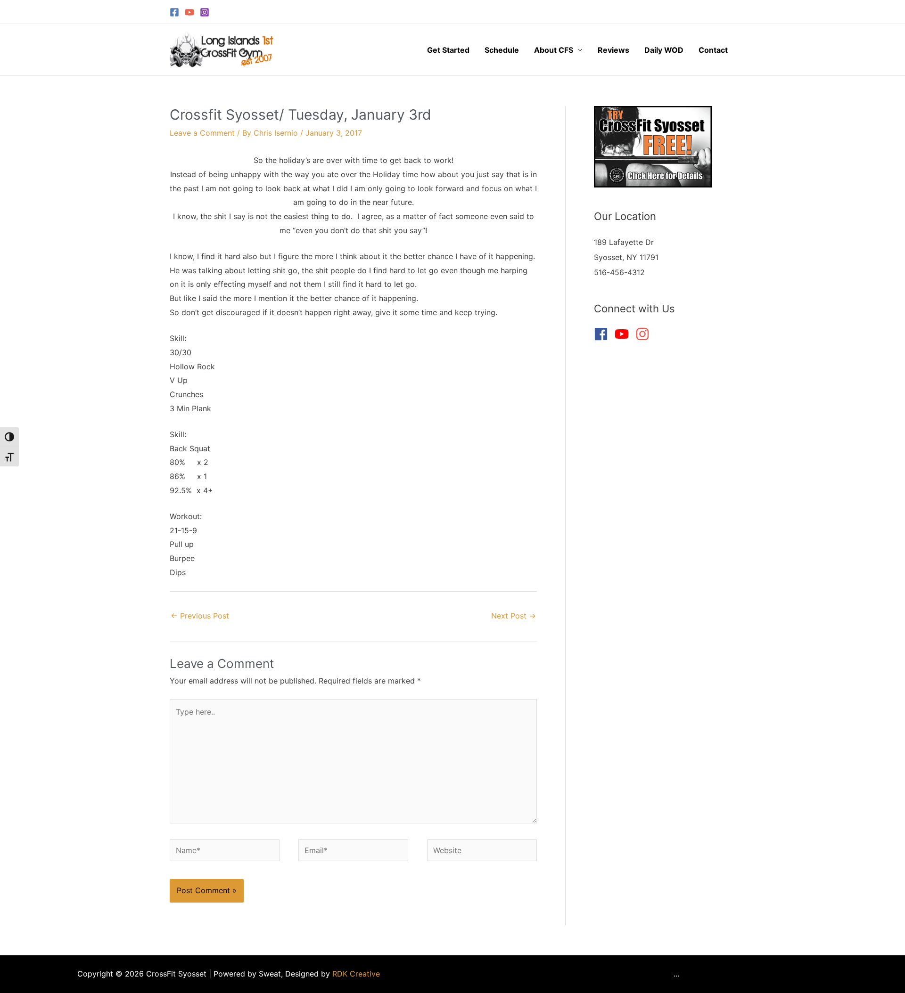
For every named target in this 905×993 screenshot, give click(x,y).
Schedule (502, 50)
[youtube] (624, 334)
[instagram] (644, 334)
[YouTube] (189, 12)
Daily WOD (663, 50)
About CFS (553, 50)
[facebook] (603, 334)
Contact (713, 50)
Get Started (448, 50)
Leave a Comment (202, 133)
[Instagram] (204, 12)
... (676, 973)
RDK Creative (356, 973)
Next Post (513, 615)
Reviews (613, 50)
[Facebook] (174, 12)
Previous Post (200, 615)
